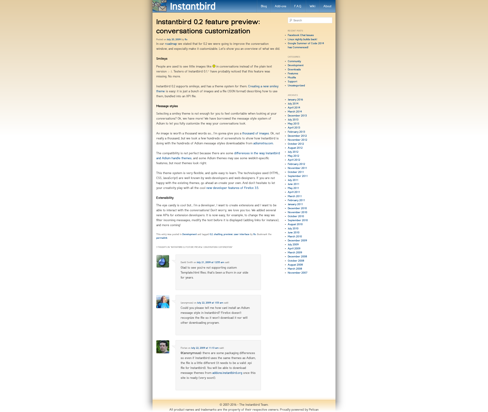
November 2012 (297, 139)
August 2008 (295, 264)
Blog (264, 6)
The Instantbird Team (253, 404)
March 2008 (295, 268)
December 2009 (297, 240)
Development (189, 234)
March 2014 (295, 111)
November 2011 (297, 167)
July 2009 (293, 244)
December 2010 (297, 208)
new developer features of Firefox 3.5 (232, 188)
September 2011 (298, 175)
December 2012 (297, 135)
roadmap (171, 43)
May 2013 (293, 123)
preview (228, 234)
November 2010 (297, 212)
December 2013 (297, 115)
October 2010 (296, 216)
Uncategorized (296, 85)
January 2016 (295, 99)
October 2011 (296, 171)
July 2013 (293, 119)
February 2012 (296, 163)
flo (186, 39)
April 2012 (294, 159)
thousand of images (255, 133)
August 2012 (295, 147)
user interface (241, 234)
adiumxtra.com (263, 143)
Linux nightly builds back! (302, 39)
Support (292, 81)
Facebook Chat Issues (301, 35)
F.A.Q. (298, 6)
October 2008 (296, 260)
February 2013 (296, 131)
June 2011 (293, 184)
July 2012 (293, 151)
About (327, 6)
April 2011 (294, 192)
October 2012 (296, 143)
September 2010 (298, 220)
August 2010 (295, 224)
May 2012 (293, 155)
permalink (161, 237)
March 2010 (295, 236)
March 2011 (295, 196)
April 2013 (294, 127)
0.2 (211, 234)
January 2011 (295, 204)
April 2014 (294, 107)
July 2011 (293, 180)
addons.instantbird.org (227, 372)
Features (293, 73)
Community (294, 61)
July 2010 (293, 228)
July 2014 (293, 103)
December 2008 (297, 256)
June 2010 (293, 232)
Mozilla (292, 77)
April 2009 (294, 248)
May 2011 (293, 188)
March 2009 (295, 252)
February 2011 (296, 200)
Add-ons (280, 6)
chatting (218, 234)
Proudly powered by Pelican (299, 409)
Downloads (294, 69)
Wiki (312, 6)
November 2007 (297, 272)
